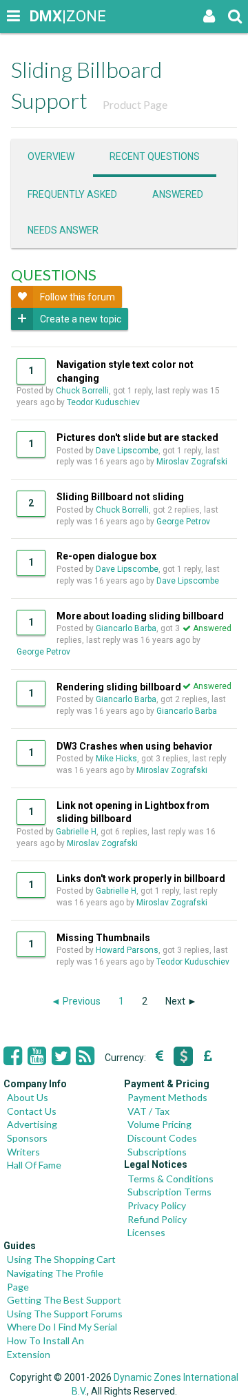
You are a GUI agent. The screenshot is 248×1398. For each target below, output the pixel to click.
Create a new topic (80, 319)
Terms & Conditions (170, 1178)
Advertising (32, 1124)
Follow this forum (77, 296)
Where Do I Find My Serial (62, 1327)
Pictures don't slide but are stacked (137, 437)
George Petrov (183, 521)
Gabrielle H (76, 831)
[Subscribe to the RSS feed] (85, 1056)
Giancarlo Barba (126, 628)
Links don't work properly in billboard (140, 878)
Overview (51, 156)
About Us (27, 1097)
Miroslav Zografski (191, 461)
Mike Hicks (116, 758)
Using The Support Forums (65, 1313)
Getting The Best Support (64, 1300)
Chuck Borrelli (82, 390)
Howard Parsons (127, 950)
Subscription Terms (169, 1191)
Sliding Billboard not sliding (120, 496)
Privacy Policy (156, 1205)
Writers (23, 1152)
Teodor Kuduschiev (103, 402)
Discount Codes (162, 1138)
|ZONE (43, 16)
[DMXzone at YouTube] (37, 1056)
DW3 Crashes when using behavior (134, 746)
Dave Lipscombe (127, 450)
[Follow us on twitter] (61, 1056)
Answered (177, 194)
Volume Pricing (159, 1124)
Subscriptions (157, 1152)
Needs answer (63, 230)
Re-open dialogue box (106, 556)
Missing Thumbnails (103, 937)
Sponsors (27, 1138)
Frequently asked (72, 194)
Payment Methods (167, 1097)
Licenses (146, 1232)
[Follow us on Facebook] (12, 1056)
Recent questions (155, 156)
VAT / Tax (148, 1111)
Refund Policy (157, 1219)
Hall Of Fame (34, 1165)
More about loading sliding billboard (140, 615)
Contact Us (31, 1111)
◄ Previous (76, 1001)
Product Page (135, 104)
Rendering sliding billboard (118, 686)
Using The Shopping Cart (61, 1259)
